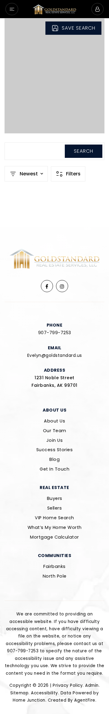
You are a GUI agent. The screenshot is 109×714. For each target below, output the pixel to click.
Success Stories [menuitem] (54, 450)
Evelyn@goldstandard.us (54, 355)
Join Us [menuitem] (54, 440)
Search (83, 151)
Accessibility (44, 693)
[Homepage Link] (54, 8)
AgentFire (84, 700)
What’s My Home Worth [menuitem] (55, 527)
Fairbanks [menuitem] (54, 566)
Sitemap (19, 693)
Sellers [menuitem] (54, 508)
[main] (54, 122)
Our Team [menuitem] (54, 431)
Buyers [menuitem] (54, 498)
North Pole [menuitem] (55, 576)
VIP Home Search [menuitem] (54, 518)
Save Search (78, 27)
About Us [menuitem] (54, 421)
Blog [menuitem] (54, 459)
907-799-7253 (54, 333)
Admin (92, 685)
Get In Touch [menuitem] (54, 469)
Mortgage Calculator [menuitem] (54, 537)
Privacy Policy (68, 685)
